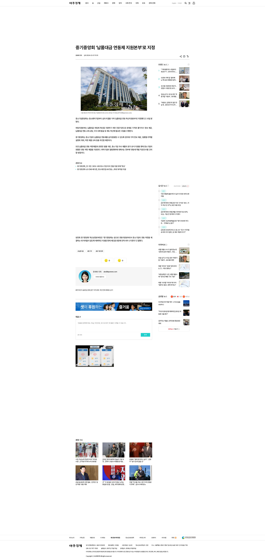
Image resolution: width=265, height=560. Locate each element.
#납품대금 (81, 251)
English (174, 3)
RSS (173, 537)
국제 (137, 3)
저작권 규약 (142, 537)
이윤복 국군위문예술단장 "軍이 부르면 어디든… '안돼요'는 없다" (174, 222)
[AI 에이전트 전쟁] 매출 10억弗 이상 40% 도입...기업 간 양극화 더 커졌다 (174, 213)
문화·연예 (152, 3)
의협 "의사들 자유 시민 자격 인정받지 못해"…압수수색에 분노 (140, 483)
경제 (113, 3)
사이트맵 (163, 537)
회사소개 (71, 537)
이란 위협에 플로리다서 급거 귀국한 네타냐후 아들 (175, 195)
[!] (188, 64)
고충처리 (153, 537)
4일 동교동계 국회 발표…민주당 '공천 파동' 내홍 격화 (87, 483)
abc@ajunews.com (110, 272)
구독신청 (82, 537)
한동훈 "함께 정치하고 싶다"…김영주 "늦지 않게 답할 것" (140, 460)
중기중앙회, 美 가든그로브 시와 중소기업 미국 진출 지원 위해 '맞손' (101, 166)
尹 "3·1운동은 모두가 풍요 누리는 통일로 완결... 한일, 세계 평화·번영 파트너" (113, 483)
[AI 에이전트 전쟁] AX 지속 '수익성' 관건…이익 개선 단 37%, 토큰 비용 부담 (175, 204)
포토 (143, 3)
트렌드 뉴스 (162, 64)
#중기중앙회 (99, 251)
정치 (120, 3)
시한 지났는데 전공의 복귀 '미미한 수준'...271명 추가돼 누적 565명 (86, 460)
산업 (98, 3)
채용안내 (92, 537)
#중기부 (89, 251)
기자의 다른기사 (99, 277)
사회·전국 (128, 3)
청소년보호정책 (130, 537)
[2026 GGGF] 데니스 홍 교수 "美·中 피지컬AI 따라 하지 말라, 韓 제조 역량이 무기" (175, 231)
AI (93, 3)
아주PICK (162, 245)
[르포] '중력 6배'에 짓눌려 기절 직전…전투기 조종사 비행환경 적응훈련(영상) (113, 460)
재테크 (106, 3)
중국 (86, 3)
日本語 (180, 3)
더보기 (168, 329)
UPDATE (184, 186)
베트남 (187, 297)
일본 (180, 297)
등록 (145, 335)
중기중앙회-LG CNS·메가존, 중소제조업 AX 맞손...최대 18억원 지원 (101, 169)
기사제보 (102, 537)
